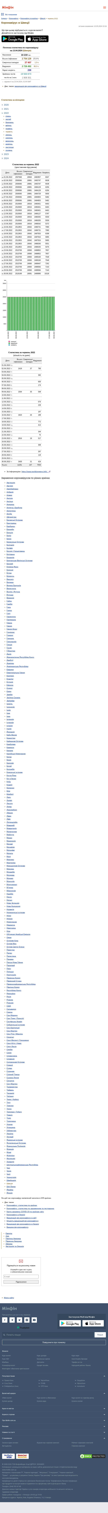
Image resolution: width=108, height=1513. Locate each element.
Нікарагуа (11, 925)
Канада (10, 750)
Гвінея (9, 626)
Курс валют (6, 1356)
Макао (9, 838)
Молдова (10, 875)
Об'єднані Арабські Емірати (18, 934)
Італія (9, 729)
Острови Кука (12, 941)
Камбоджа (11, 744)
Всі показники (11, 14)
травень (9, 129)
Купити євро (41, 1401)
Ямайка (10, 1190)
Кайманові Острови (15, 741)
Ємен (9, 691)
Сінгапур (10, 1081)
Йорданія (11, 732)
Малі (9, 856)
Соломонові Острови (16, 1062)
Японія (10, 1193)
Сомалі (10, 1065)
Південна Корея (13, 978)
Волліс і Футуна (13, 592)
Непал (9, 900)
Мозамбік (11, 872)
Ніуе (8, 931)
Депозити (40, 1362)
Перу (9, 969)
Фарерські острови (15, 1140)
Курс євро (75, 1356)
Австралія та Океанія (15, 1246)
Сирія (9, 1053)
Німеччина (11, 928)
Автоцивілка (6, 1446)
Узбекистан (11, 1131)
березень (10, 122)
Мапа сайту (9, 1298)
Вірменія (10, 598)
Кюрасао (10, 788)
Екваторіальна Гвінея (16, 673)
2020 (6, 105)
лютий (8, 119)
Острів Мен (11, 944)
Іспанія (10, 726)
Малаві (10, 844)
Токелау (10, 1106)
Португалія (11, 975)
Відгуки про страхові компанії (48, 1443)
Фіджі (9, 1152)
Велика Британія (14, 585)
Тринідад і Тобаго (14, 1112)
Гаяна (9, 610)
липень (9, 135)
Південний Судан (14, 981)
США (9, 1006)
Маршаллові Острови (16, 866)
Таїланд (10, 1096)
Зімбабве (10, 701)
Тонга (9, 1109)
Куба (9, 782)
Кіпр (8, 791)
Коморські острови (15, 772)
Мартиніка (11, 863)
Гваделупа (11, 617)
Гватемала (11, 620)
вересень (10, 141)
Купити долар (7, 1401)
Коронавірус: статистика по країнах (22, 1205)
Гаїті (8, 613)
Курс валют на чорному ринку (83, 1398)
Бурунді (10, 570)
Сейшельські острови (16, 1025)
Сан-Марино (12, 1015)
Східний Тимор (13, 1074)
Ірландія (10, 719)
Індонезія (11, 707)
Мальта (10, 853)
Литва (9, 807)
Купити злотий (77, 1401)
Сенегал (10, 1037)
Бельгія (10, 532)
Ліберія (10, 813)
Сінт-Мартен (12, 1084)
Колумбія (10, 769)
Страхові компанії (78, 1446)
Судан (9, 1068)
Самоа (9, 1012)
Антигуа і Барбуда (14, 508)
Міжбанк (5, 1362)
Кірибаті (10, 794)
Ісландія (10, 722)
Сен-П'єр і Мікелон (15, 1034)
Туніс (9, 1118)
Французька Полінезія (16, 1146)
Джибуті (10, 660)
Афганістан (11, 517)
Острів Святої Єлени (15, 947)
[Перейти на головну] (7, 7)
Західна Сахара (13, 698)
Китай (9, 766)
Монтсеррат (12, 884)
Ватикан (10, 582)
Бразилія (10, 557)
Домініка (10, 663)
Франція (10, 1149)
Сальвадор (11, 1009)
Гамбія (9, 604)
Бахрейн (10, 529)
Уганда (10, 1124)
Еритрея (10, 676)
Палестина (11, 956)
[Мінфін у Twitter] (19, 1320)
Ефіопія (10, 685)
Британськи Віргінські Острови (20, 560)
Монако (10, 878)
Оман (9, 937)
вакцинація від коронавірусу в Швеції (30, 86)
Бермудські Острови (15, 542)
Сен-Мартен (12, 1031)
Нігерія (10, 919)
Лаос (9, 797)
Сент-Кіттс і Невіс (14, 1043)
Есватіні (10, 679)
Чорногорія (11, 1177)
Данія (9, 654)
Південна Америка (14, 1241)
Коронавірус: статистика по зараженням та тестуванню (30, 1208)
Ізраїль (10, 704)
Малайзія (11, 847)
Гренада (10, 638)
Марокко (10, 859)
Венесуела (11, 588)
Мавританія (12, 828)
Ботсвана (11, 554)
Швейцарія (11, 1180)
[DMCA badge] (93, 1457)
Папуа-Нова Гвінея (15, 962)
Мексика (10, 869)
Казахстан (11, 738)
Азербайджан (12, 489)
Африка (9, 1244)
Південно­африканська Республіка (21, 984)
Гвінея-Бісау (12, 629)
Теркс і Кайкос (13, 1099)
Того (8, 1102)
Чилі (8, 1174)
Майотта (10, 835)
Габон (9, 601)
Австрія (10, 486)
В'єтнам (10, 595)
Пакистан (11, 950)
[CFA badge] (36, 1457)
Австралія (11, 483)
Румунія (10, 1003)
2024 (6, 158)
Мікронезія (11, 891)
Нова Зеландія (13, 903)
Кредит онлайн (42, 1365)
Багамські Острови (15, 520)
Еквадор (10, 670)
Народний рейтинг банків (81, 1365)
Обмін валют (7, 1398)
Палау (9, 953)
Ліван (9, 816)
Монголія (10, 881)
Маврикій (10, 825)
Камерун (10, 747)
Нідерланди (12, 922)
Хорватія (10, 1162)
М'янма (10, 887)
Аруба (9, 514)
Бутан (9, 573)
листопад (10, 147)
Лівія (9, 819)
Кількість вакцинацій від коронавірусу (22, 1221)
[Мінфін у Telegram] (12, 1320)
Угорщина (11, 1127)
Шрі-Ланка (11, 1186)
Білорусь (10, 576)
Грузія (9, 648)
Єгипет (10, 688)
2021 (6, 109)
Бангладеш (11, 523)
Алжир (9, 495)
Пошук (100, 1335)
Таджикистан (12, 1087)
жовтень (9, 144)
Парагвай (11, 965)
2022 (6, 113)
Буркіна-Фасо (12, 567)
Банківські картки (43, 1359)
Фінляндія (11, 1158)
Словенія (10, 1059)
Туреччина (11, 1121)
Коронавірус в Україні (16, 1215)
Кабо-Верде (12, 735)
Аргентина (11, 511)
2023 (6, 154)
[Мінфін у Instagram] (27, 1320)
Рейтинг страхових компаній (82, 1443)
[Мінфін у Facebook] (4, 1320)
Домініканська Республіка (17, 666)
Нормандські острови (16, 912)
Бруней (10, 564)
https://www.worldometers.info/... (35, 471)
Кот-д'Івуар (11, 779)
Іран (8, 716)
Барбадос (11, 526)
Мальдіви (11, 850)
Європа (9, 1233)
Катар (9, 757)
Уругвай (10, 1137)
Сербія (10, 1049)
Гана (9, 607)
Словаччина (12, 1056)
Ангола (10, 498)
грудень (9, 150)
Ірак (8, 713)
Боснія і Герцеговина (16, 551)
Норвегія (10, 909)
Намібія (10, 894)
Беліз (9, 536)
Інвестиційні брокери (79, 1359)
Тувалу (10, 1115)
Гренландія (11, 642)
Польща (10, 972)
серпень (9, 138)
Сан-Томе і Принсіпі (15, 1018)
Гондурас (11, 632)
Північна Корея (13, 987)
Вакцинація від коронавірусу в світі (21, 1218)
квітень (8, 125)
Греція (9, 645)
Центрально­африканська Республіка (22, 1165)
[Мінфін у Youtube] (34, 1320)
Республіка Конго (14, 990)
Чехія (9, 1171)
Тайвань (10, 1090)
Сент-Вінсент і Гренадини (18, 1040)
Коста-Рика (11, 775)
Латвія (9, 800)
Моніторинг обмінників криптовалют (15, 1369)
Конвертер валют (8, 1365)
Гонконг (10, 635)
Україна (10, 1134)
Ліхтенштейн (12, 822)
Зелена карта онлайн (10, 1443)
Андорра (10, 504)
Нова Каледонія (13, 906)
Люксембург (12, 810)
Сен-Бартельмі (13, 1028)
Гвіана (9, 623)
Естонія (10, 682)
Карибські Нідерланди (16, 754)
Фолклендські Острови (16, 1143)
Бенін (9, 539)
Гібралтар (11, 651)
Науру (9, 897)
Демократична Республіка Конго (20, 657)
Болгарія (10, 545)
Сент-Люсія (11, 1046)
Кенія (9, 760)
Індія (9, 710)
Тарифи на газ (77, 1362)
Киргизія (10, 763)
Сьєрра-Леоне (13, 1078)
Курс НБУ (5, 1359)
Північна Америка (13, 1238)
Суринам (10, 1071)
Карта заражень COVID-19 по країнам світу (25, 1212)
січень (8, 116)
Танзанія (10, 1093)
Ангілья (10, 501)
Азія (7, 1236)
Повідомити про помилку (54, 1342)
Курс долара (41, 1356)
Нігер (9, 916)
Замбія (10, 694)
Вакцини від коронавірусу (17, 1227)
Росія (9, 997)
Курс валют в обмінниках (46, 1398)
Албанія (10, 492)
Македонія (11, 841)
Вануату (10, 579)
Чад (8, 1168)
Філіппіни (10, 1155)
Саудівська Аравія (14, 1021)
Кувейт (9, 785)
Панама (10, 959)
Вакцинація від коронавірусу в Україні (23, 1224)
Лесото (10, 803)
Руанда (10, 1000)
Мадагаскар (12, 831)
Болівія (10, 548)
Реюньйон (11, 993)
